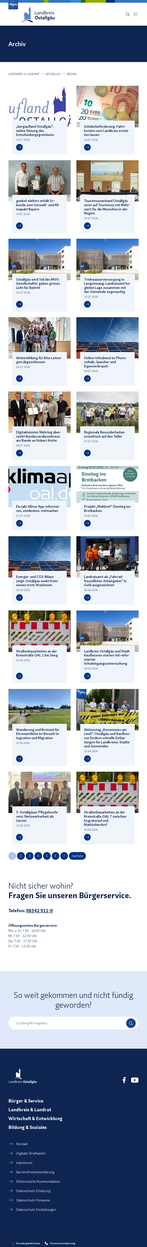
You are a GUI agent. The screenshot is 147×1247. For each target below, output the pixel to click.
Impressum (24, 1162)
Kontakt (22, 1144)
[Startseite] (38, 14)
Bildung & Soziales (27, 1127)
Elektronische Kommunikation (38, 1181)
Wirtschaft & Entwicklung (35, 1118)
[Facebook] (124, 1080)
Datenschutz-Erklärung (33, 1191)
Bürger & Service (25, 1101)
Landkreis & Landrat (29, 1109)
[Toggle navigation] (135, 14)
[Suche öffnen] (127, 14)
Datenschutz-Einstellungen (36, 1209)
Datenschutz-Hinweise (33, 1200)
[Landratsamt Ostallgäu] (22, 1076)
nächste (77, 856)
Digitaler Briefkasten (31, 1153)
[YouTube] (135, 1080)
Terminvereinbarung (62, 1243)
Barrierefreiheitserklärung (35, 1172)
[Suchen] (131, 1023)
